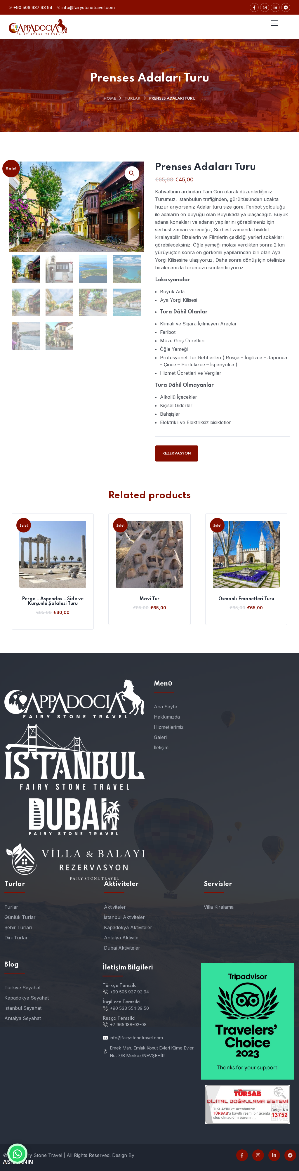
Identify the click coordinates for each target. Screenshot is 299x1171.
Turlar (132, 98)
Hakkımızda (167, 717)
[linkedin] (274, 1155)
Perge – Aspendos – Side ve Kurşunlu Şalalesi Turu (53, 601)
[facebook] (242, 1155)
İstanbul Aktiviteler (124, 917)
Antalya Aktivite (121, 938)
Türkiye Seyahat (22, 987)
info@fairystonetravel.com (88, 7)
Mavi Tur (149, 599)
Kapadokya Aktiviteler (128, 927)
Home (110, 98)
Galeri (160, 737)
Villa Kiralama (219, 907)
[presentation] (10, 571)
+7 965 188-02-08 (128, 1024)
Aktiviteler (115, 907)
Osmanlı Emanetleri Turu (246, 599)
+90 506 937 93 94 (32, 7)
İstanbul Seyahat (22, 1008)
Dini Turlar (16, 938)
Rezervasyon (176, 453)
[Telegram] (290, 1155)
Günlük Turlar (20, 917)
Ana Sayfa (165, 706)
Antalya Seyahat (22, 1018)
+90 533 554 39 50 (129, 1008)
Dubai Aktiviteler (122, 948)
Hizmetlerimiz (169, 727)
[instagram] (258, 1155)
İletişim (161, 747)
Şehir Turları (18, 927)
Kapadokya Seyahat (26, 998)
